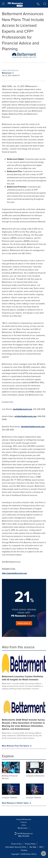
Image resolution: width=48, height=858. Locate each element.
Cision (28, 854)
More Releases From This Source (15, 746)
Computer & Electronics (35, 775)
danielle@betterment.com (33, 426)
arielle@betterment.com (25, 416)
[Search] (44, 4)
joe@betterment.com (22, 409)
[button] (24, 55)
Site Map (32, 847)
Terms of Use (16, 843)
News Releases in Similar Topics (15, 803)
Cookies (24, 850)
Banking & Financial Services (9, 777)
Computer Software (9, 797)
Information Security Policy (15, 847)
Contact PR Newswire (23, 819)
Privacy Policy (30, 843)
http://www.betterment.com (14, 573)
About (24, 825)
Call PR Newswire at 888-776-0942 (24, 835)
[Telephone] (38, 4)
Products (24, 822)
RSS (41, 847)
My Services (23, 828)
